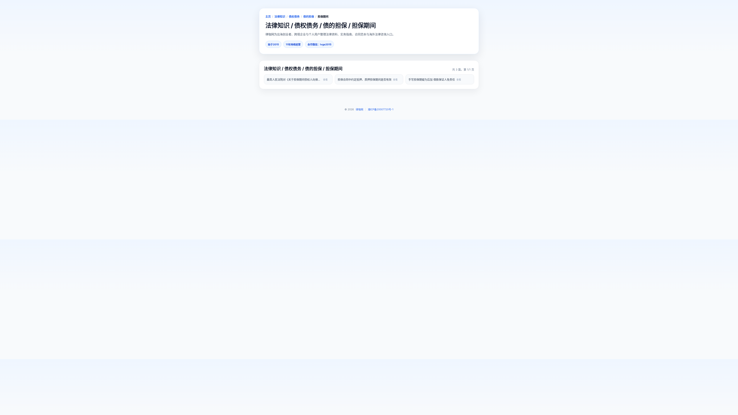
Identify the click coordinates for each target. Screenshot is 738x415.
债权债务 (294, 16)
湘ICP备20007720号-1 (380, 109)
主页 (268, 16)
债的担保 (308, 16)
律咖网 (359, 109)
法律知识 (279, 16)
